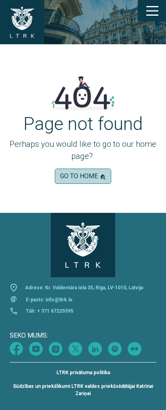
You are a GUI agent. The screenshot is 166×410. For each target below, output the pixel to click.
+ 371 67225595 (55, 311)
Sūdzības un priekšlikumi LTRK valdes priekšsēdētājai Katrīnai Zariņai (83, 389)
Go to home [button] (80, 176)
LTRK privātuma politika (83, 372)
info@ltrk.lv (59, 300)
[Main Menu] (152, 11)
